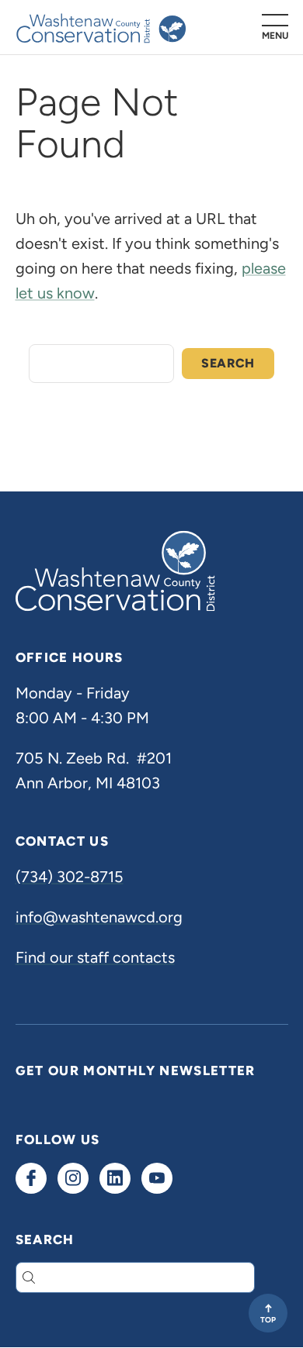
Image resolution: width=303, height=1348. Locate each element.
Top (268, 1320)
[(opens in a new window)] (31, 1178)
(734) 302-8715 (70, 876)
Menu (275, 35)
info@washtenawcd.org (99, 917)
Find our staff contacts (95, 957)
